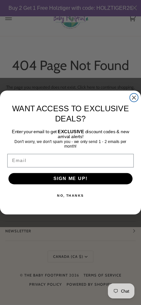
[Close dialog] (134, 97)
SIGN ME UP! (70, 178)
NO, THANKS (70, 196)
